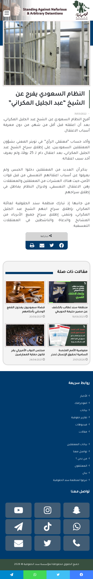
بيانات (83, 410)
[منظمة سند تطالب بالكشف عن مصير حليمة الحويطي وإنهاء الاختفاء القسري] (68, 292)
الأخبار (83, 396)
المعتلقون (81, 466)
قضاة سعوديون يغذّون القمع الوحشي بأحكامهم (26, 309)
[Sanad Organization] (46, 14)
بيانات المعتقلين (77, 444)
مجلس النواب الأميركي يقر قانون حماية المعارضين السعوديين (28, 353)
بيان (84, 473)
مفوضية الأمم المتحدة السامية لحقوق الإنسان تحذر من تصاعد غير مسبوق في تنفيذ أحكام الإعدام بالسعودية (68, 353)
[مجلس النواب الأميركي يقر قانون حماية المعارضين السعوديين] (25, 335)
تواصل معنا (80, 451)
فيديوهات (81, 424)
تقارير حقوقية (79, 417)
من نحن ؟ (81, 459)
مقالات (83, 432)
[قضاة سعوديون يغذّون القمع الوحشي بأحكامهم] (25, 292)
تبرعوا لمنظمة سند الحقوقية (70, 480)
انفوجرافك (81, 403)
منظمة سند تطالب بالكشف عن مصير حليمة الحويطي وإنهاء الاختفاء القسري (70, 310)
